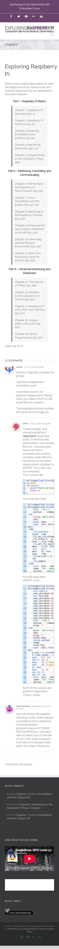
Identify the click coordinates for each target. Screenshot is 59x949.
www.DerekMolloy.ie (28, 929)
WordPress (13, 929)
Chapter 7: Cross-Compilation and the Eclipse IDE (29, 816)
